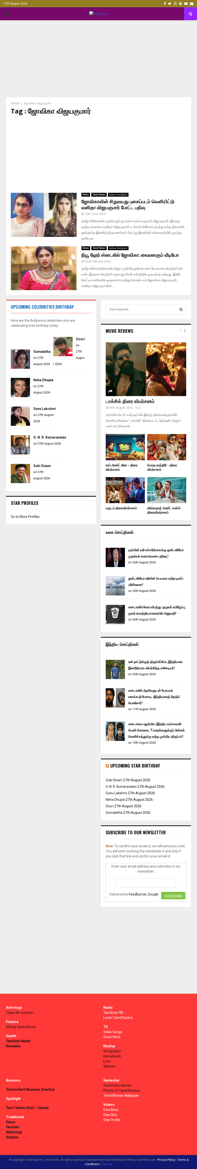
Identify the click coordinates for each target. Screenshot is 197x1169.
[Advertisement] (98, 59)
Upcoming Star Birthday (135, 765)
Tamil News (98, 194)
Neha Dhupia (43, 380)
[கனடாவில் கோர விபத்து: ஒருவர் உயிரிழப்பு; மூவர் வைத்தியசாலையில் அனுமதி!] (115, 623)
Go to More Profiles (25, 517)
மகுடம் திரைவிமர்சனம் (121, 508)
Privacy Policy (166, 1160)
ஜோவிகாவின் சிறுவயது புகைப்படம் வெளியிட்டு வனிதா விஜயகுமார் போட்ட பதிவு (127, 205)
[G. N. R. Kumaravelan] (20, 453)
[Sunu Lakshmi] (20, 425)
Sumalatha (41, 352)
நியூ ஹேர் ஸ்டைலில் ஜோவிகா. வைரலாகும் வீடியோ (130, 255)
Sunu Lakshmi (44, 409)
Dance (10, 1122)
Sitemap (106, 1164)
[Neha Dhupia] (20, 396)
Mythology (14, 1132)
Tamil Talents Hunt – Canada (27, 1108)
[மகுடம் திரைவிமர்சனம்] (125, 490)
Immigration (112, 1051)
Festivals (12, 1127)
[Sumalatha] (20, 367)
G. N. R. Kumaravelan (49, 437)
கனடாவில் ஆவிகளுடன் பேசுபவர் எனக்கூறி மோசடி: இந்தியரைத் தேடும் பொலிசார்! (154, 696)
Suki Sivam (42, 466)
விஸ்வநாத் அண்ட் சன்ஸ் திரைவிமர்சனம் (163, 510)
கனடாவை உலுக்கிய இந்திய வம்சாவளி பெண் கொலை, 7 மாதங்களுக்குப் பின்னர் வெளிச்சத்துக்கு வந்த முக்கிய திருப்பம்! (156, 730)
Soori (80, 339)
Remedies (13, 1046)
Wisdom (109, 1066)
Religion (12, 1137)
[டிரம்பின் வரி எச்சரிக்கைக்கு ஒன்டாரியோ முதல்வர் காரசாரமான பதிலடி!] (115, 566)
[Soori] (63, 355)
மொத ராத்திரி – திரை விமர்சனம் (162, 467)
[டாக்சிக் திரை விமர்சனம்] (146, 369)
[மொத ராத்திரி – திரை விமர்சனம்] (166, 447)
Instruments (112, 1056)
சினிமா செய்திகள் (118, 194)
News (86, 194)
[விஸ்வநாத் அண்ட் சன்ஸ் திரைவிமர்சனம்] (166, 490)
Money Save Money (21, 1027)
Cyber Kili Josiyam (19, 1013)
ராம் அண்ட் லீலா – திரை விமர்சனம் (122, 467)
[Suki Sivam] (20, 482)
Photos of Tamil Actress (121, 1090)
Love (106, 1061)
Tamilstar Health (18, 1041)
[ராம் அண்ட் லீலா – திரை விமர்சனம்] (125, 447)
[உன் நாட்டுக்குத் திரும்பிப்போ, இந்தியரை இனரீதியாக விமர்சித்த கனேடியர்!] (115, 678)
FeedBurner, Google (143, 894)
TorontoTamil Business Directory (30, 1089)
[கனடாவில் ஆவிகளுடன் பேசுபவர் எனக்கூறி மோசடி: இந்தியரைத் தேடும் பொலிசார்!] (115, 706)
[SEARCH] (181, 309)
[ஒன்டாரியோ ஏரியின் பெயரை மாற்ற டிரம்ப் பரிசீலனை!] (115, 594)
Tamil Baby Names (117, 1085)
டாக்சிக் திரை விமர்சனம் (130, 401)
